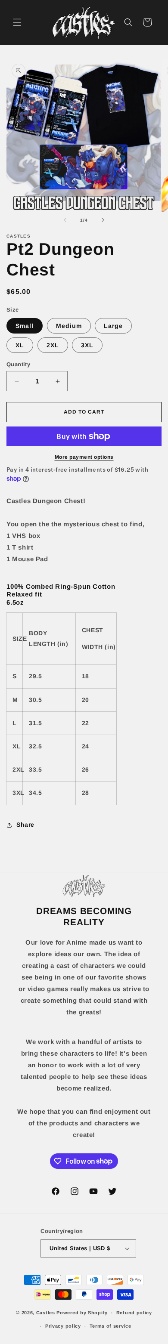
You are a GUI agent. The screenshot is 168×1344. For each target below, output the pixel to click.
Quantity (18, 364)
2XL (53, 345)
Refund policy (134, 1312)
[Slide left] (65, 219)
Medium (69, 325)
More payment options (84, 457)
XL (20, 345)
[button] (17, 22)
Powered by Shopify (82, 1312)
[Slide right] (102, 219)
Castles (45, 1312)
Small (25, 325)
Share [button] (25, 824)
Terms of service (110, 1326)
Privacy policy (63, 1326)
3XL (87, 345)
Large (113, 325)
